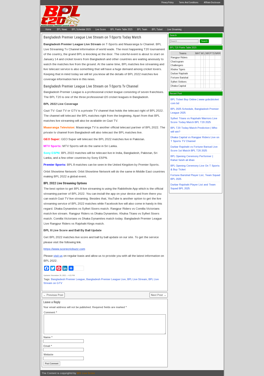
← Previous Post (53, 295)
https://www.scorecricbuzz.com (64, 249)
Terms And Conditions (188, 2)
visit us (58, 255)
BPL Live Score (86, 373)
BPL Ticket (157, 29)
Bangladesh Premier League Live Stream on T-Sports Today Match (92, 37)
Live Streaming (174, 29)
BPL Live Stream (137, 279)
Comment (50, 312)
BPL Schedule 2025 (81, 29)
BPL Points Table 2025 (121, 29)
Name (48, 337)
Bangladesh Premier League (68, 279)
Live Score (100, 29)
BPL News (62, 29)
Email (48, 346)
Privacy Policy (167, 2)
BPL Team (142, 29)
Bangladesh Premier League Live (106, 279)
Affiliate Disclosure (212, 2)
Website (48, 354)
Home (48, 29)
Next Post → (158, 295)
